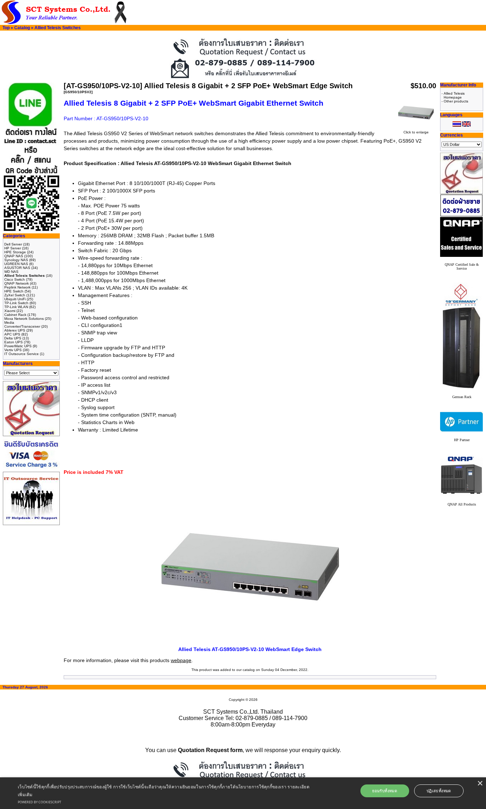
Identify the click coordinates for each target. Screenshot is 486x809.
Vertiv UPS (13, 350)
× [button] (479, 783)
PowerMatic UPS (18, 346)
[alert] (243, 793)
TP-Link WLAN (16, 307)
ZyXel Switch (14, 295)
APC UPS (12, 334)
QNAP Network (16, 283)
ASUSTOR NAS (17, 268)
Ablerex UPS (14, 330)
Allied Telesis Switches (58, 27)
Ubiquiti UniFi (15, 299)
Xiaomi (9, 311)
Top (6, 27)
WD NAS (11, 272)
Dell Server (13, 244)
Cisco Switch (14, 279)
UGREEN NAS (16, 264)
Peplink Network (17, 287)
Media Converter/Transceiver (22, 324)
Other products (456, 101)
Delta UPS (12, 338)
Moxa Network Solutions (24, 319)
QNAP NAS (13, 256)
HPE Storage (15, 252)
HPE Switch (13, 291)
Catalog (22, 27)
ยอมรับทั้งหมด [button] (384, 790)
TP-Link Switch (16, 303)
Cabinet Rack (15, 315)
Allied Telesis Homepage (454, 95)
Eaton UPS (13, 342)
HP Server (12, 248)
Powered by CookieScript (39, 802)
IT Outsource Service (21, 354)
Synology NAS (16, 260)
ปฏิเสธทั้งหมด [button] (439, 790)
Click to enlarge (416, 132)
